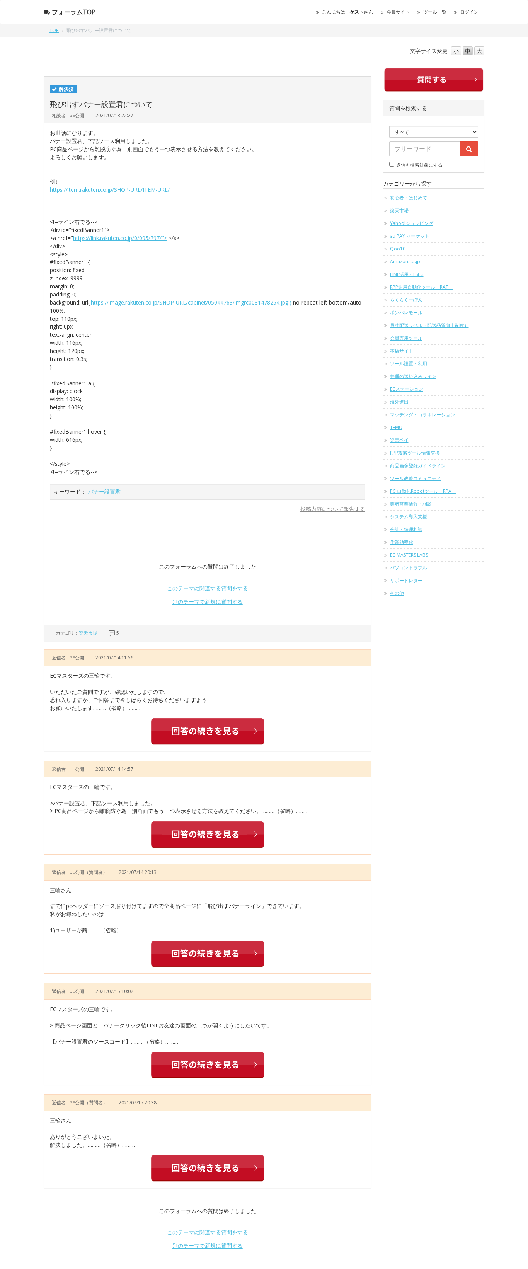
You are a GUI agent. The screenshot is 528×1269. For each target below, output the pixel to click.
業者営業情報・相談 (411, 504)
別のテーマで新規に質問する (207, 601)
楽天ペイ (399, 440)
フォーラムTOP (73, 12)
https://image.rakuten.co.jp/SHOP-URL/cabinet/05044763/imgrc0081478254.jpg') (191, 302)
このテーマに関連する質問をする (207, 588)
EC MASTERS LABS (409, 555)
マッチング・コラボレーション (422, 414)
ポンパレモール (406, 312)
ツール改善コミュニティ (415, 478)
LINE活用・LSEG (407, 274)
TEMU (396, 427)
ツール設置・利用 (408, 363)
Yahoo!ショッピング (411, 223)
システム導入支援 (408, 516)
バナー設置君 (104, 491)
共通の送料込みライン (413, 376)
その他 (397, 593)
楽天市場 (88, 633)
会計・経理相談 (406, 529)
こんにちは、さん (347, 12)
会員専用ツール (406, 338)
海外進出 (399, 402)
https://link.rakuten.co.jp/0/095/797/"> (120, 238)
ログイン (469, 12)
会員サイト (398, 12)
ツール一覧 (434, 12)
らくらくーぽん (406, 299)
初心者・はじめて (408, 197)
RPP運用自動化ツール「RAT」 (421, 287)
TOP (54, 30)
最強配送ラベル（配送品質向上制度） (429, 325)
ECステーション (406, 389)
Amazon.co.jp (405, 261)
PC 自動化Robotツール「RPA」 (423, 491)
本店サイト (401, 350)
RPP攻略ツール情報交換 (415, 453)
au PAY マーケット (409, 236)
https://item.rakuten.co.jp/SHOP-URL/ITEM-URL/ (110, 189)
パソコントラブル (408, 567)
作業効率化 (401, 542)
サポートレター (406, 580)
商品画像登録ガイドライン (418, 465)
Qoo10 (397, 248)
